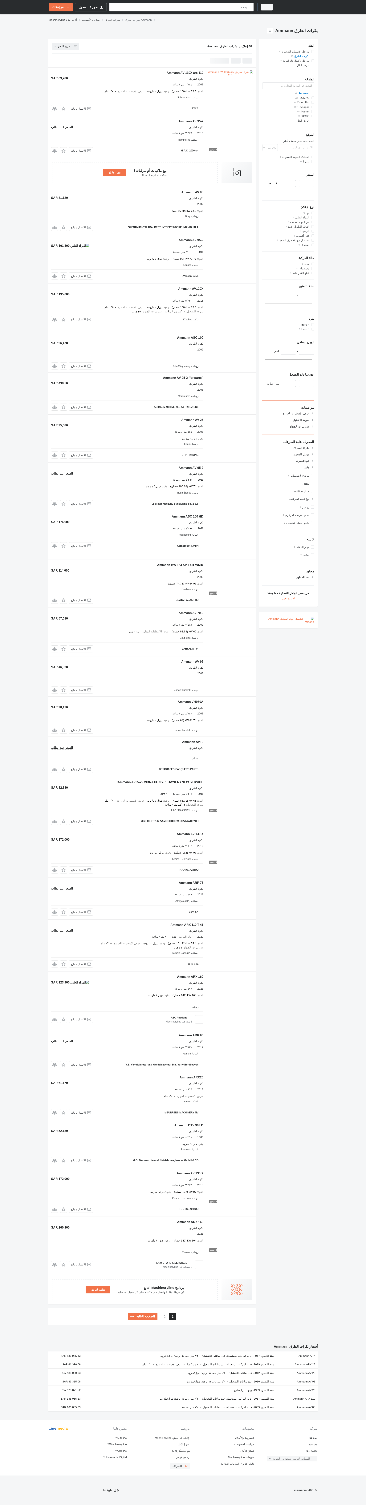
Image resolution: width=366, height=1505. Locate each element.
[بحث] (249, 7)
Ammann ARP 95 (191, 1035)
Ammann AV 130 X (190, 834)
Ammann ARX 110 (304, 1398)
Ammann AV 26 (192, 419)
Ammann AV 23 (306, 1390)
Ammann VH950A (190, 701)
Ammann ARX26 (191, 1077)
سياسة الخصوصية (244, 1444)
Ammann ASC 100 (190, 337)
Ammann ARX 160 (190, 976)
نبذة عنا (313, 1437)
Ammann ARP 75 (191, 882)
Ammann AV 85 (306, 1407)
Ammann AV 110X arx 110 (185, 72)
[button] (63, 108)
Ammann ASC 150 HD (187, 516)
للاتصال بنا (311, 1450)
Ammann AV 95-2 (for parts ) (183, 377)
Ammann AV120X (190, 288)
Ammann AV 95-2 (191, 121)
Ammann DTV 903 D (188, 1125)
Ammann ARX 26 (305, 1364)
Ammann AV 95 (192, 192)
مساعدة (313, 1444)
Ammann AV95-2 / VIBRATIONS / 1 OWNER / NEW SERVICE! (160, 782)
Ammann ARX (307, 1355)
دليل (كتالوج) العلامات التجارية (237, 1463)
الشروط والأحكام (244, 1437)
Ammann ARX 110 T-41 (186, 924)
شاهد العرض (98, 1289)
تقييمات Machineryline (241, 1457)
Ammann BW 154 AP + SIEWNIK (180, 565)
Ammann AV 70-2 (191, 613)
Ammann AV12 (192, 742)
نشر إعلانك (114, 172)
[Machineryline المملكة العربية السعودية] (297, 7)
